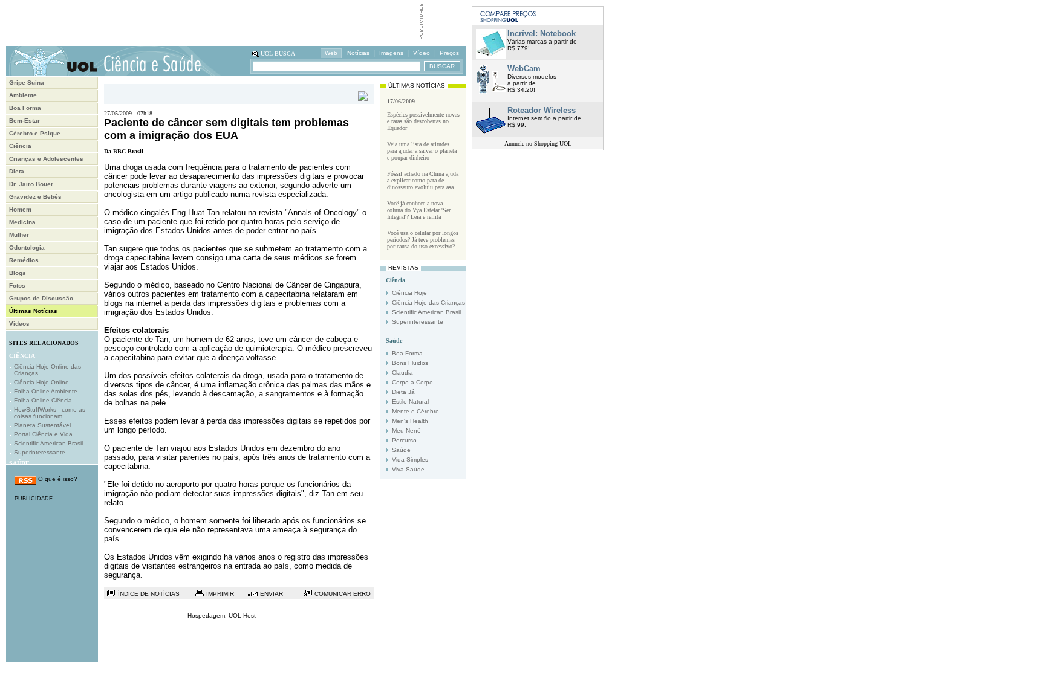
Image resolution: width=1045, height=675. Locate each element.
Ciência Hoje (409, 292)
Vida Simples (410, 459)
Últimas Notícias (33, 311)
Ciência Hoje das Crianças (428, 302)
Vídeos (19, 323)
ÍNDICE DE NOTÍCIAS (149, 593)
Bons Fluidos (410, 363)
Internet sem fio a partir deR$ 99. (544, 117)
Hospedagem (206, 615)
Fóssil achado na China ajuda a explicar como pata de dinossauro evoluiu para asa (422, 180)
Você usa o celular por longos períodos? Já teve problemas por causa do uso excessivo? (422, 240)
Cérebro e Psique (34, 133)
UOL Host (242, 615)
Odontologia (27, 247)
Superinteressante (39, 452)
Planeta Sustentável (42, 425)
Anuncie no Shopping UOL (537, 143)
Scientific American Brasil (48, 443)
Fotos (17, 285)
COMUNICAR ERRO (342, 593)
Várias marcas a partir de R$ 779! (542, 40)
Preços (449, 53)
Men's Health (410, 421)
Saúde (401, 450)
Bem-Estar (24, 120)
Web (331, 53)
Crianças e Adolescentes (46, 158)
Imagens (391, 53)
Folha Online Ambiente (45, 391)
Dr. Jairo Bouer (31, 184)
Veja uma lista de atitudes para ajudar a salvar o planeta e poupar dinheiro (422, 151)
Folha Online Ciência (43, 400)
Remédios (24, 260)
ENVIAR (271, 593)
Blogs (17, 273)
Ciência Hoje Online (41, 382)
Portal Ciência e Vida (43, 434)
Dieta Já (403, 392)
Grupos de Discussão (41, 298)
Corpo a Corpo (412, 382)
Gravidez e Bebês (35, 196)
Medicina (22, 222)
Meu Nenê (406, 430)
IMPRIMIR (220, 593)
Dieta (16, 171)
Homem (20, 209)
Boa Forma (25, 108)
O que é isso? (56, 479)
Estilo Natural (410, 401)
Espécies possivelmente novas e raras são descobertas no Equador (423, 121)
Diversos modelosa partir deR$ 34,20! (531, 78)
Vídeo (421, 53)
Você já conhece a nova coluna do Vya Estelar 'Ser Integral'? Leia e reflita (419, 210)
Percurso (404, 440)
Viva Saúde (408, 469)
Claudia (402, 372)
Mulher (19, 234)
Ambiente (23, 95)
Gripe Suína (26, 82)
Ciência (20, 146)
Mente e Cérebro (415, 411)
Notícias (358, 53)
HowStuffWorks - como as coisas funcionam (49, 412)
